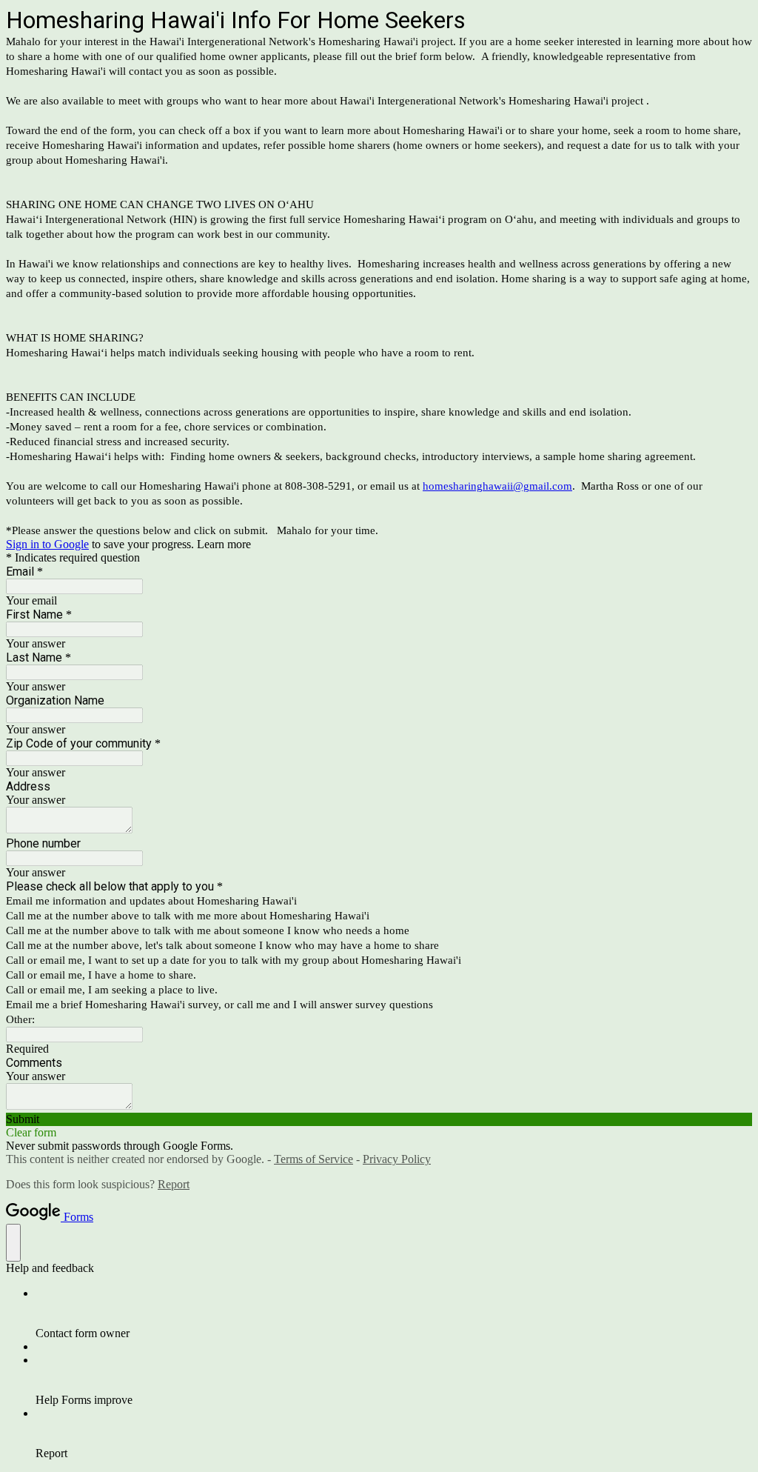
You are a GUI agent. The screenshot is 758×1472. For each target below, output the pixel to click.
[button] (379, 1119)
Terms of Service (313, 1159)
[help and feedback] (13, 1243)
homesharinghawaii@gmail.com (497, 486)
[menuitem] (394, 1313)
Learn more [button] (224, 544)
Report (174, 1184)
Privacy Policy (397, 1159)
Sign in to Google (47, 544)
